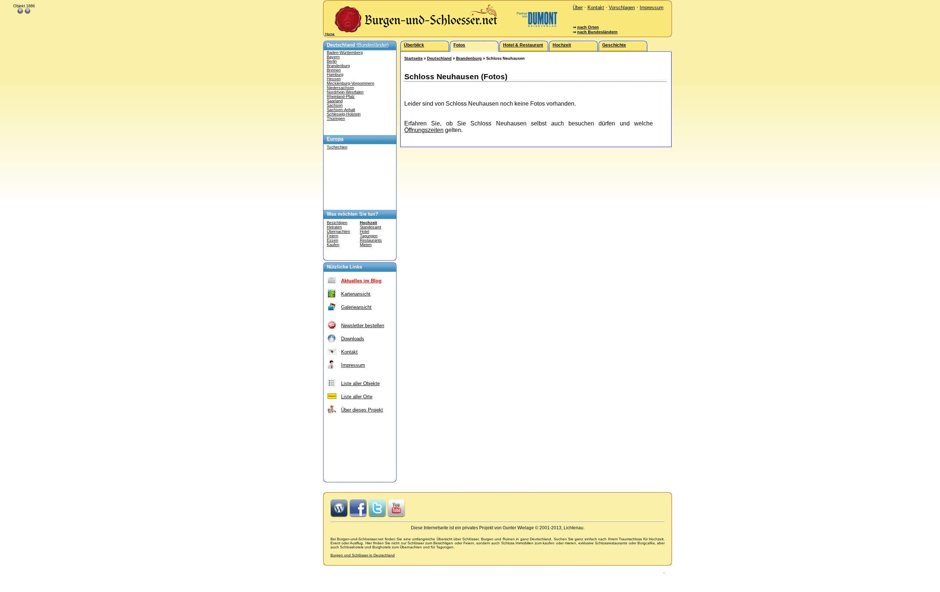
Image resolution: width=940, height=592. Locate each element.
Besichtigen (337, 222)
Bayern (333, 57)
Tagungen (368, 236)
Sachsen (335, 105)
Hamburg (335, 74)
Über (578, 7)
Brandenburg (338, 65)
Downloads (352, 338)
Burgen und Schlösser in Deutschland (362, 555)
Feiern (332, 236)
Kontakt (596, 7)
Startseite (413, 58)
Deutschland (439, 58)
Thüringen (336, 118)
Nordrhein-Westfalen (345, 92)
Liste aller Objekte (360, 383)
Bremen (334, 70)
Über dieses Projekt (362, 410)
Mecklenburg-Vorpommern (350, 83)
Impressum (652, 7)
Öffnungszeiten (424, 130)
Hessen (334, 79)
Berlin (332, 61)
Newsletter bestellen (362, 325)
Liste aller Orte (356, 396)
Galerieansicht (356, 307)
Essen (332, 240)
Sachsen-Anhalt (341, 109)
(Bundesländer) (357, 45)
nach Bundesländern (597, 32)
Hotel (364, 231)
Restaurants (371, 240)
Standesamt (370, 227)
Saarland (335, 101)
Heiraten (334, 227)
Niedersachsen (340, 87)
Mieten (366, 244)
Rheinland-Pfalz (341, 96)
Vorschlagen (622, 7)
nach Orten (588, 27)
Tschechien (337, 147)
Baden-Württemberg (345, 52)
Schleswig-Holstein (344, 114)
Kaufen (333, 244)
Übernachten (338, 231)
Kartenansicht (355, 294)
